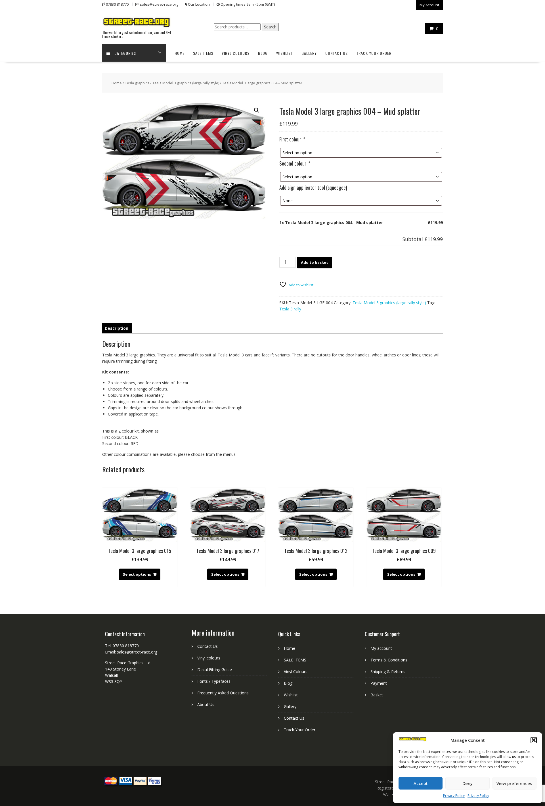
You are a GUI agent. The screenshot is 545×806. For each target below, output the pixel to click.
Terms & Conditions (388, 660)
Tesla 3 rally (290, 309)
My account (381, 648)
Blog (263, 53)
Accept (421, 783)
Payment (378, 683)
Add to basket (314, 262)
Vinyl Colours (236, 53)
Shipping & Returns (387, 671)
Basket (376, 695)
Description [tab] (116, 328)
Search (270, 27)
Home (180, 53)
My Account (429, 4)
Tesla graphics (137, 82)
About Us (205, 704)
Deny (467, 783)
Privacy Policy (454, 795)
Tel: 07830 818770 (122, 645)
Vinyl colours (208, 658)
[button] (533, 740)
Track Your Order (373, 53)
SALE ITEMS (203, 53)
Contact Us (336, 53)
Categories (125, 53)
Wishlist (284, 53)
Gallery (309, 53)
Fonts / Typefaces (213, 681)
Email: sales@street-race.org (131, 652)
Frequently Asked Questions (223, 693)
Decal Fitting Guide (214, 669)
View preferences (514, 783)
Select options (137, 574)
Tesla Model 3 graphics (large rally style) (185, 82)
